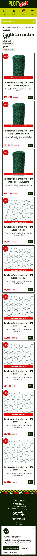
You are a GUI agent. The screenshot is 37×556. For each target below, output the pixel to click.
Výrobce (5, 46)
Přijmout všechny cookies (11, 548)
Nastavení (24, 548)
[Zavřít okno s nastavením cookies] (33, 528)
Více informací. (15, 544)
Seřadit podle (6, 41)
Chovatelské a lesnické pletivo (13, 27)
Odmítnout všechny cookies (10, 552)
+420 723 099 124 (13, 509)
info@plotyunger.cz (24, 509)
